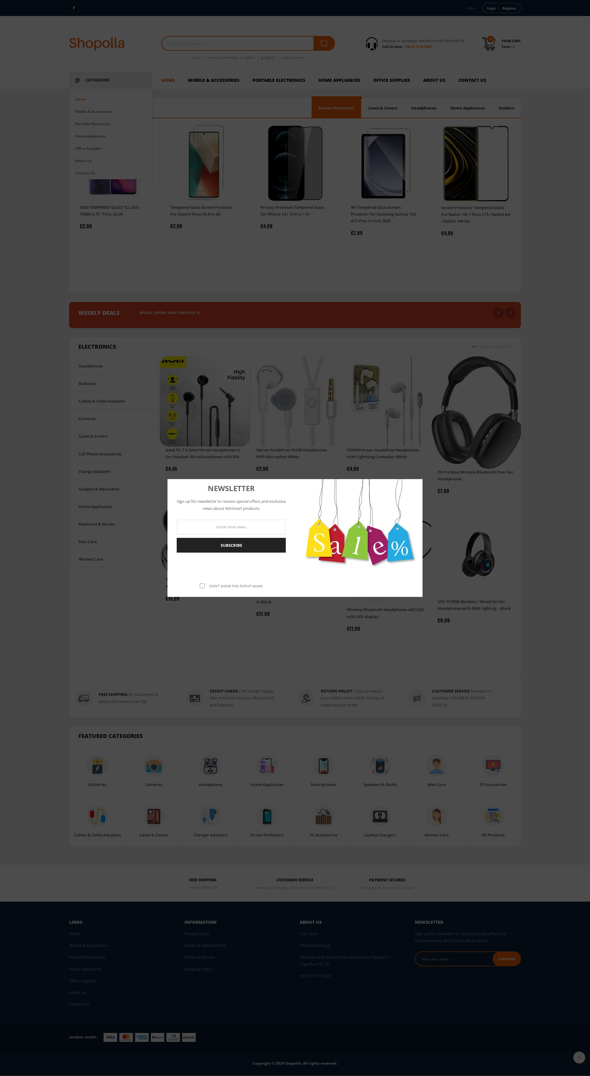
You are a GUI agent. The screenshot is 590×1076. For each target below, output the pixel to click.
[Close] (416, 484)
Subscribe (231, 545)
